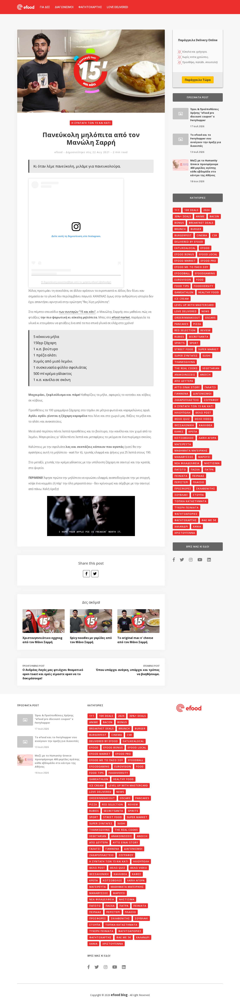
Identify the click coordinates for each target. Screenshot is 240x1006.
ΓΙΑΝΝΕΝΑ (181, 393)
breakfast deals (201, 222)
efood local (208, 254)
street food (183, 349)
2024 (206, 210)
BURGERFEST (183, 235)
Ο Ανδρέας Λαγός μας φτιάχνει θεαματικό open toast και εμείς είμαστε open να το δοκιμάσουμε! (52, 674)
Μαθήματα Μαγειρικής (190, 450)
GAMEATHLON (183, 292)
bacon (214, 216)
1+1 (176, 210)
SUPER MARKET (208, 349)
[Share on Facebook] (86, 573)
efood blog (119, 995)
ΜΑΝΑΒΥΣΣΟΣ (183, 457)
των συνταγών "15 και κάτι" (77, 312)
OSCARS (210, 317)
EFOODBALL (182, 273)
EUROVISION (182, 279)
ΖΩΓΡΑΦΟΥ (211, 400)
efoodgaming (205, 273)
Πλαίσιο (198, 482)
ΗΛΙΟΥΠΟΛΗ (182, 412)
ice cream (181, 298)
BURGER (196, 229)
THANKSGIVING (184, 362)
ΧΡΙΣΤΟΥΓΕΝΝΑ (184, 532)
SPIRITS (179, 343)
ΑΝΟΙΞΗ (205, 374)
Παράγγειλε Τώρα (198, 80)
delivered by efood (188, 241)
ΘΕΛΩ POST (203, 412)
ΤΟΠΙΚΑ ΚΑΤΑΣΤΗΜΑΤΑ (190, 501)
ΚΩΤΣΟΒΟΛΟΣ (184, 438)
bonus (179, 222)
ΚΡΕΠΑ (193, 431)
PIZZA (197, 324)
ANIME (200, 216)
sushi (206, 355)
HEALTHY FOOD (208, 292)
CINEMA (202, 235)
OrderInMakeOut (187, 317)
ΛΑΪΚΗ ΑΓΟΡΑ (207, 438)
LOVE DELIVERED (117, 7)
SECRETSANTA (198, 336)
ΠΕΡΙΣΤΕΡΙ (181, 482)
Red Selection (185, 330)
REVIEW (205, 330)
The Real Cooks (185, 368)
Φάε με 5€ (209, 520)
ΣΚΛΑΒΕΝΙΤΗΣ (205, 488)
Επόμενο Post (151, 665)
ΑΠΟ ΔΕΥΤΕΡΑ (183, 381)
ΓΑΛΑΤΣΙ (210, 387)
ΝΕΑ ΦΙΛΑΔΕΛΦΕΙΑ (186, 463)
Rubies (179, 336)
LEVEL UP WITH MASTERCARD (194, 305)
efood (58, 152)
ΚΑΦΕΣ (179, 431)
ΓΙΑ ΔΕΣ (45, 7)
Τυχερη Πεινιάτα (186, 507)
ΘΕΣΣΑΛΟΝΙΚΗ (184, 425)
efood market (120, 317)
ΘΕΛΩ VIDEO (203, 419)
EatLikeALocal (185, 248)
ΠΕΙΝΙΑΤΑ (180, 476)
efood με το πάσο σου (191, 267)
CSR (214, 235)
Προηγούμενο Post (33, 665)
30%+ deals (182, 216)
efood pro (208, 260)
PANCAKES (181, 324)
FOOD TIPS (181, 286)
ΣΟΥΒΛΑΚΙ (181, 494)
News (205, 311)
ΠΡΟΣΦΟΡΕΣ (182, 488)
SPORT (194, 343)
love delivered (185, 311)
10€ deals (191, 210)
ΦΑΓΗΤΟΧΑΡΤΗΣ (90, 7)
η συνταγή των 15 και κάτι (91, 122)
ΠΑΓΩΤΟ (180, 469)
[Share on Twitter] (94, 573)
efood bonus (184, 254)
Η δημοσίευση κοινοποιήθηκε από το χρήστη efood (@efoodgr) (76, 282)
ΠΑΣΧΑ (195, 469)
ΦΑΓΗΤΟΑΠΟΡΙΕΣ (185, 513)
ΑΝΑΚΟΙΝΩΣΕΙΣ (184, 374)
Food (200, 279)
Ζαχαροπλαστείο (186, 400)
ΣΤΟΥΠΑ (198, 494)
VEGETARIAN (210, 368)
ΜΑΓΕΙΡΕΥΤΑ (182, 444)
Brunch (180, 229)
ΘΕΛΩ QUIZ (182, 419)
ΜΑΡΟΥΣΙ (204, 457)
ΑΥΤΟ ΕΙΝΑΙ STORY (187, 387)
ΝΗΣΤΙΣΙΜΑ (212, 463)
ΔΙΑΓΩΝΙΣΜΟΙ (64, 7)
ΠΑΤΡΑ (209, 469)
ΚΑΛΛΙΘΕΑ (205, 425)
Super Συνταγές (186, 355)
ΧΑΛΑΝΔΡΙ (181, 526)
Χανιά (197, 526)
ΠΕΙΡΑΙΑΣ (198, 476)
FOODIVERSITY (203, 286)
